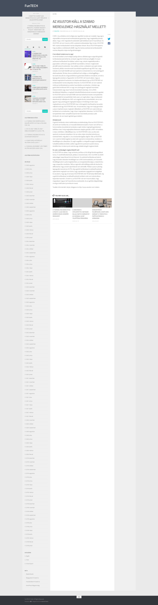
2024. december (30, 241)
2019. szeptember (31, 469)
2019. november (30, 462)
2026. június (29, 173)
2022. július (29, 351)
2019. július (29, 477)
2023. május (29, 313)
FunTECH (31, 6)
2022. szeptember (31, 344)
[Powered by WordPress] (30, 601)
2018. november (30, 507)
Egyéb (55, 14)
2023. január (29, 329)
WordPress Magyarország (33, 585)
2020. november (30, 420)
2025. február (29, 233)
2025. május (29, 222)
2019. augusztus (30, 473)
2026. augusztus (30, 165)
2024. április (29, 272)
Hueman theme (44, 601)
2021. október (29, 386)
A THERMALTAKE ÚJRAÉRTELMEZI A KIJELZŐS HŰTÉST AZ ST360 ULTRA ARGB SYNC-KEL (35, 123)
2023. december (30, 287)
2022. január (29, 374)
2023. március (29, 321)
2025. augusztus (30, 211)
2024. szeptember (31, 253)
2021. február (29, 416)
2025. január (29, 237)
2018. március (29, 538)
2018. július (29, 523)
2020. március (29, 450)
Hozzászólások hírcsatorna (33, 581)
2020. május (29, 443)
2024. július (29, 260)
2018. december (30, 504)
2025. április (29, 226)
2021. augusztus (30, 393)
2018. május (29, 530)
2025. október (29, 203)
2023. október (29, 294)
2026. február (29, 188)
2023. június (29, 310)
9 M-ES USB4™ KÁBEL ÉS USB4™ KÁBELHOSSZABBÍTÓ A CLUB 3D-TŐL (39, 67)
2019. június (29, 481)
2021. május (29, 405)
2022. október (29, 340)
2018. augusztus (30, 519)
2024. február (29, 279)
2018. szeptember (31, 515)
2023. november (30, 291)
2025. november (30, 199)
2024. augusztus (30, 256)
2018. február (29, 542)
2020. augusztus (30, 431)
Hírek (27, 560)
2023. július (29, 306)
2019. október (29, 466)
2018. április (29, 534)
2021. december (30, 378)
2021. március (29, 412)
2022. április (29, 363)
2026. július (29, 169)
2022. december (30, 332)
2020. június (29, 439)
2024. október (29, 249)
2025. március (29, 230)
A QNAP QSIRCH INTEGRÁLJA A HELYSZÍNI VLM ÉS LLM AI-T (39, 89)
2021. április (29, 408)
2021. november (30, 382)
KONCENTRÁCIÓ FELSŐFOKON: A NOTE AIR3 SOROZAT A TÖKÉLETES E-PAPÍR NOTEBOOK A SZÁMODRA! (100, 214)
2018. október (29, 511)
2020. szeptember (31, 427)
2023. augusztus (30, 302)
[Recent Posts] (27, 47)
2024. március (29, 275)
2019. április (29, 488)
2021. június (29, 401)
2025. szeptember (31, 207)
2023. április (29, 317)
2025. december (30, 195)
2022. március (29, 367)
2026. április (29, 180)
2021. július (29, 397)
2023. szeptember (31, 298)
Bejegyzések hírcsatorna (32, 578)
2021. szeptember (31, 389)
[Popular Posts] (33, 47)
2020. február (29, 454)
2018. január (29, 545)
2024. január (29, 283)
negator (56, 31)
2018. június (29, 526)
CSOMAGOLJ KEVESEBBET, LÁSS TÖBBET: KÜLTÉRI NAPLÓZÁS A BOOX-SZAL (39, 99)
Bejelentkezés (29, 574)
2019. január (29, 500)
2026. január (29, 192)
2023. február (29, 325)
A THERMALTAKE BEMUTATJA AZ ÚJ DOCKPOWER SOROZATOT (39, 78)
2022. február (29, 370)
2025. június (29, 218)
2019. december (30, 458)
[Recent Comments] (39, 47)
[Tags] (45, 47)
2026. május (29, 176)
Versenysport (29, 563)
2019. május (29, 485)
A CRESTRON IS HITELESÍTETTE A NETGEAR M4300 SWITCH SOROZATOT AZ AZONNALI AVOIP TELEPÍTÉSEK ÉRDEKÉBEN (81, 214)
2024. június (29, 264)
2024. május (29, 268)
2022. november (30, 336)
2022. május (29, 359)
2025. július (29, 214)
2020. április (29, 446)
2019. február (29, 496)
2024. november (30, 245)
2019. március (29, 492)
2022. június (29, 355)
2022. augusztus (30, 348)
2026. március (29, 184)
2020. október (29, 424)
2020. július (29, 435)
